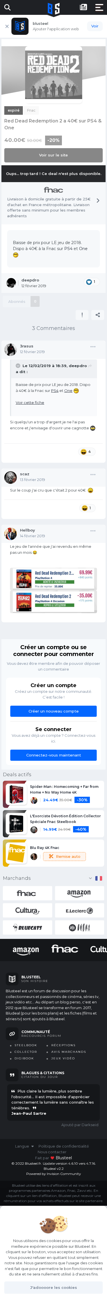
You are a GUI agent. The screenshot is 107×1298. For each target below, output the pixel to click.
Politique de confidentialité (64, 1146)
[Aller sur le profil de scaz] (10, 477)
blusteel (64, 1157)
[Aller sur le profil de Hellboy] (10, 534)
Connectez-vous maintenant (53, 755)
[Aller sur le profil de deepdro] (11, 283)
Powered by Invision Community (53, 1174)
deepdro (78, 365)
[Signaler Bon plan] (82, 315)
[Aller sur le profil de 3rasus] (10, 349)
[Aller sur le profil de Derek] (34, 856)
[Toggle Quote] (18, 365)
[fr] (98, 878)
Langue (22, 1146)
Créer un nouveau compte (54, 711)
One (83, 248)
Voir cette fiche (30, 402)
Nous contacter (52, 1152)
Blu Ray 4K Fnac (44, 848)
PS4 (68, 248)
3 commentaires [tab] (53, 328)
